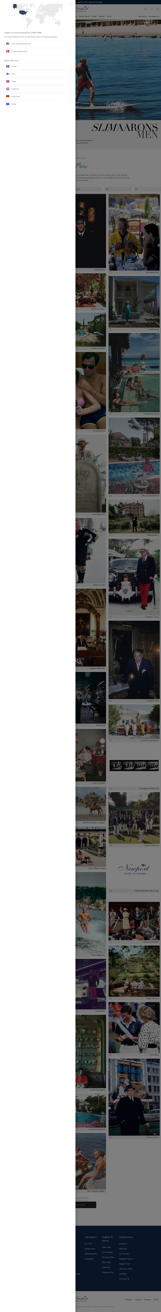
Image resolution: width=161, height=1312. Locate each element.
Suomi (13, 74)
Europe (13, 104)
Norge (13, 81)
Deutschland (15, 96)
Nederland (15, 89)
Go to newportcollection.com (21, 44)
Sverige (13, 66)
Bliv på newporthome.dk (19, 51)
